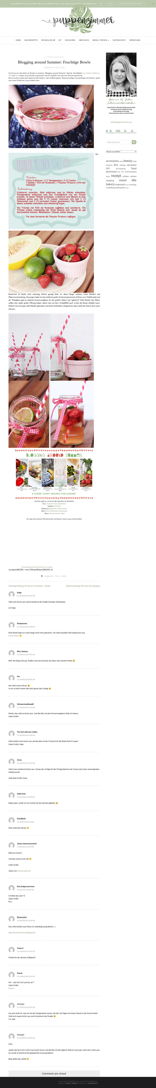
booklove (109, 165)
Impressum (134, 40)
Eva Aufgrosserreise (25, 886)
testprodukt (120, 184)
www (127, 188)
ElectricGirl (22, 917)
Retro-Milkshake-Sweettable (56, 511)
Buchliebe (70, 40)
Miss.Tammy (22, 651)
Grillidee (58, 506)
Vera (17, 76)
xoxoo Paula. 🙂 (15, 636)
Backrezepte (31, 40)
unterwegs (132, 185)
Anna (19, 760)
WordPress (93, 1083)
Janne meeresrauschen (27, 844)
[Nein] (153, 4)
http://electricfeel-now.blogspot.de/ (22, 933)
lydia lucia (21, 794)
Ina (84, 73)
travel (127, 185)
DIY (60, 40)
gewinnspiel (111, 171)
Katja (19, 593)
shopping (110, 180)
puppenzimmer (59, 57)
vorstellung (110, 188)
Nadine (89, 73)
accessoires (112, 161)
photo (108, 176)
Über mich (84, 40)
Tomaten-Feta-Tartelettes (56, 504)
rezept (62, 67)
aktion (121, 161)
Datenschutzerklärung (130, 4)
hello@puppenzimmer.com (121, 122)
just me (121, 172)
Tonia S (20, 948)
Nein (111, 4)
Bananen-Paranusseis (58, 509)
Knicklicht (21, 819)
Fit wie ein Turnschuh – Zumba (29, 586)
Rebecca (96, 73)
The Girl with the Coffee (27, 732)
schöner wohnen (129, 176)
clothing (123, 165)
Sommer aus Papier (44, 567)
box (116, 164)
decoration (131, 165)
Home (18, 40)
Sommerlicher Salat (57, 513)
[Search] (134, 142)
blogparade (48, 67)
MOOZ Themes (71, 1083)
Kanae (19, 973)
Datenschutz (119, 40)
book (134, 161)
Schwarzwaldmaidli (25, 704)
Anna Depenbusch (28, 567)
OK (101, 4)
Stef (10, 76)
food (133, 168)
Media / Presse (100, 40)
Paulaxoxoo (22, 623)
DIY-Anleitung (121, 169)
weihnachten (120, 188)
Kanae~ (12, 988)
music (56, 67)
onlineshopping (130, 172)
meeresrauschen (24, 871)
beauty (127, 160)
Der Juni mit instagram (83, 586)
